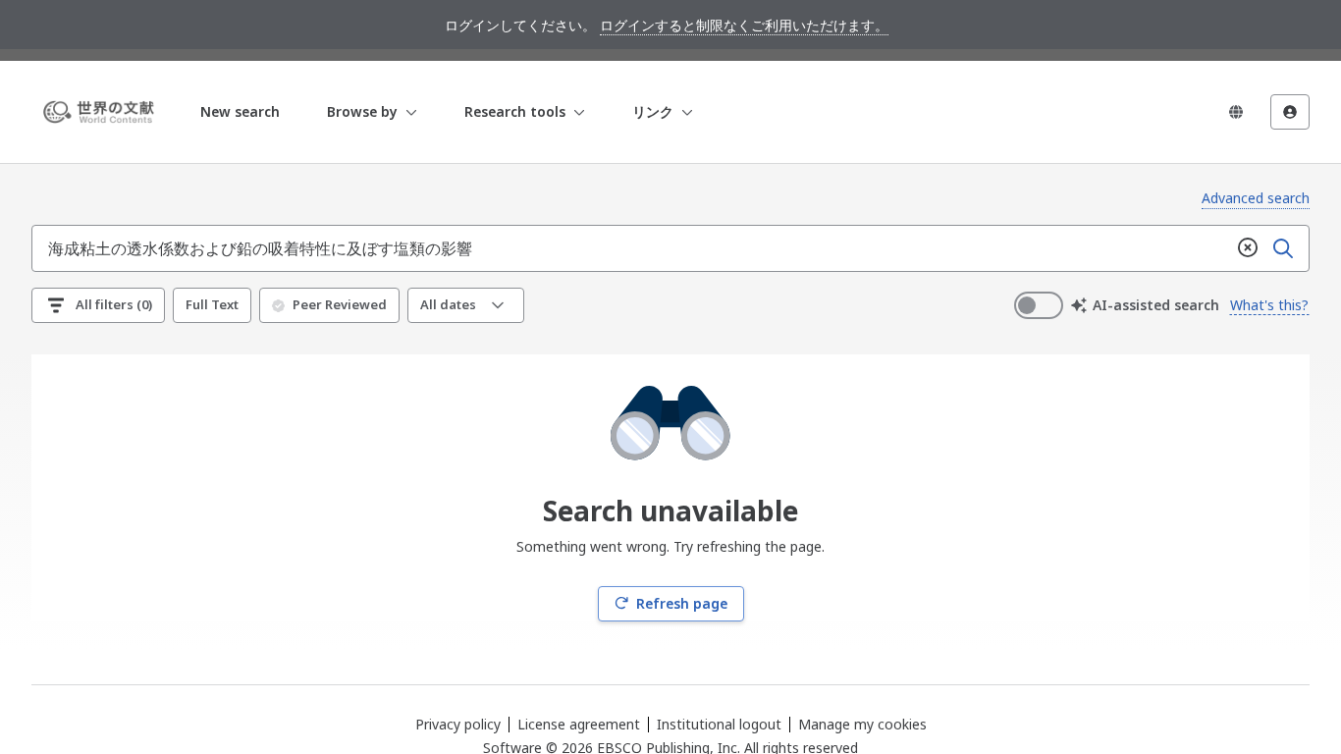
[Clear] (1247, 248)
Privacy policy (458, 724)
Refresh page (681, 603)
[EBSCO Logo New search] (102, 112)
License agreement (578, 724)
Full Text (212, 304)
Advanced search (1256, 197)
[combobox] (631, 248)
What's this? (1269, 305)
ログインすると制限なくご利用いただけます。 (744, 25)
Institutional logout (719, 724)
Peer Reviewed (340, 304)
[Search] (1283, 248)
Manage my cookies (862, 724)
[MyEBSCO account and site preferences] (1290, 112)
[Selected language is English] (1236, 112)
